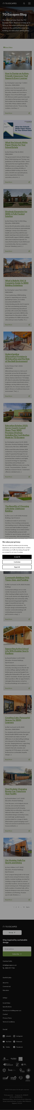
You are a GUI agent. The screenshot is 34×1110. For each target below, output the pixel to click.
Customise (17, 562)
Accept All (17, 557)
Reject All (17, 567)
